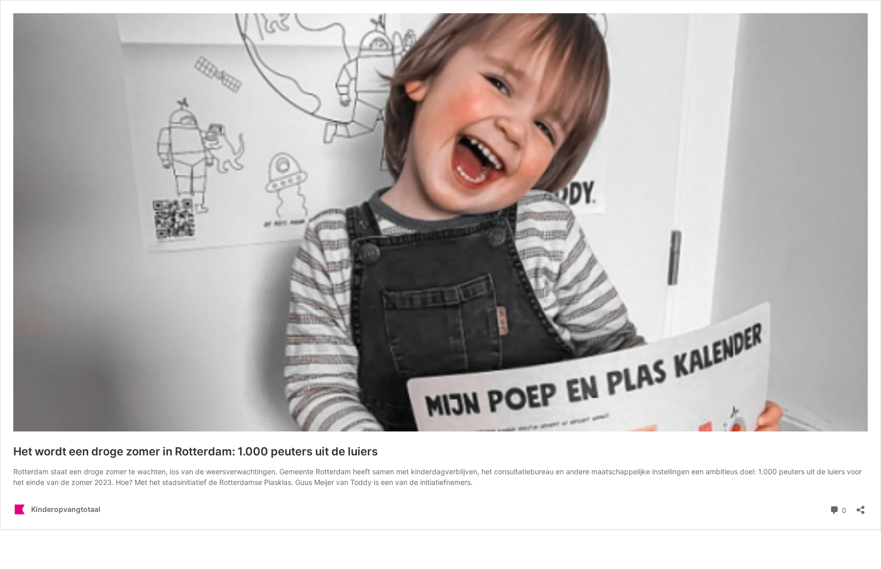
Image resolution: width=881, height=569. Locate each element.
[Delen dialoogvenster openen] (860, 506)
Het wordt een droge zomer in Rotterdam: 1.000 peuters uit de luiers (195, 451)
